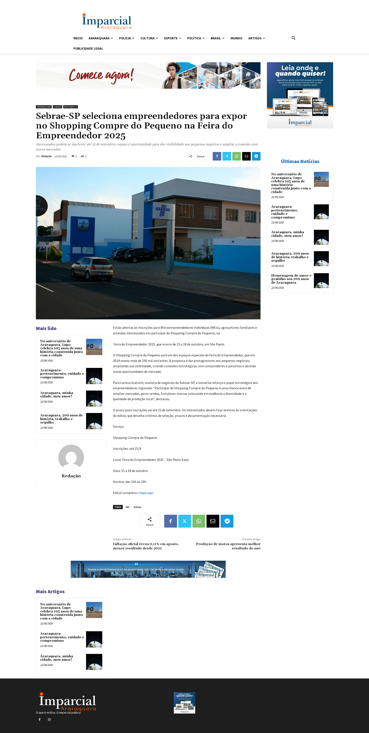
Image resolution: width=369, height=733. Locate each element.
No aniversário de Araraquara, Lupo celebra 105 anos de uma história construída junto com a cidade (61, 348)
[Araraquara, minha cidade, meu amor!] (94, 399)
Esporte (171, 38)
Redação (46, 156)
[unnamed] (148, 92)
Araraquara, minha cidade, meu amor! (56, 395)
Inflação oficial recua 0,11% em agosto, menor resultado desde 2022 (146, 546)
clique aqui (145, 493)
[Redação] (71, 457)
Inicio (78, 38)
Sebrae (137, 507)
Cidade (57, 106)
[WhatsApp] (236, 156)
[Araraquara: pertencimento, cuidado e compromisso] (94, 376)
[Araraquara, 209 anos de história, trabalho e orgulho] (94, 421)
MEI (127, 507)
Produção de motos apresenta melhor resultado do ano (228, 546)
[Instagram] (49, 719)
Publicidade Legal (88, 48)
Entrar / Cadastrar (80, 2)
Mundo (236, 38)
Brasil (216, 38)
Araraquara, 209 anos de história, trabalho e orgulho (61, 419)
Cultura (148, 38)
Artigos (255, 38)
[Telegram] (256, 156)
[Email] (246, 156)
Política (194, 38)
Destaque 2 (70, 106)
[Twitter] (227, 156)
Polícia (125, 38)
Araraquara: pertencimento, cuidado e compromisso (62, 373)
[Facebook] (217, 156)
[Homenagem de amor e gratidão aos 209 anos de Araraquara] (321, 280)
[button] (293, 39)
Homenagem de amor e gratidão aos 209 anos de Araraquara (291, 279)
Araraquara (99, 38)
